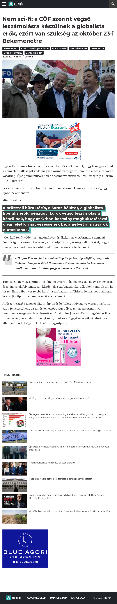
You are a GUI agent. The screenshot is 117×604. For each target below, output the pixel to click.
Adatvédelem (36, 597)
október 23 (97, 48)
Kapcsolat (79, 597)
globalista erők (78, 48)
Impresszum (58, 597)
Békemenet (11, 48)
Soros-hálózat (34, 53)
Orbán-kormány (13, 53)
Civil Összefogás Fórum (35, 48)
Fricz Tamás (59, 48)
